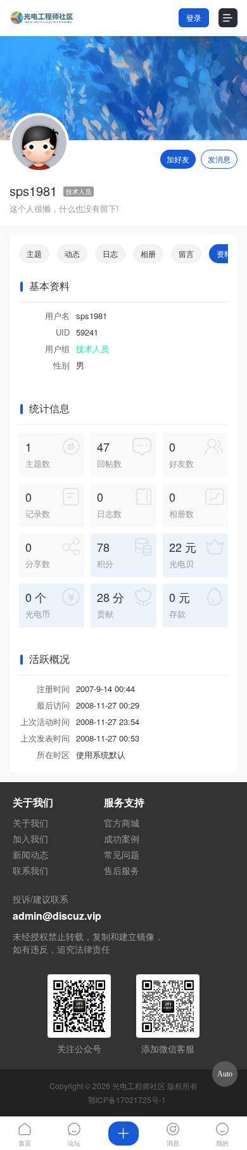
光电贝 (182, 554)
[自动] (225, 1074)
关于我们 (30, 822)
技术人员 (78, 191)
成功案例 (121, 838)
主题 (34, 253)
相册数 (181, 503)
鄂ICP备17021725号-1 (127, 1099)
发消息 (219, 159)
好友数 (181, 453)
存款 (179, 604)
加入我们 (30, 838)
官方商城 (121, 822)
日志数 (109, 503)
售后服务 (121, 870)
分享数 (37, 554)
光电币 (37, 604)
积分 (105, 554)
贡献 (110, 604)
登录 (193, 17)
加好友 (178, 159)
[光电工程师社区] (41, 18)
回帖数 (109, 453)
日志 (110, 253)
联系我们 (30, 870)
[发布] (123, 1133)
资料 (224, 253)
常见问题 (121, 854)
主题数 (37, 453)
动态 (72, 253)
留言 (186, 253)
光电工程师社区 (138, 1085)
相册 (148, 253)
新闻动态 (30, 854)
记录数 (37, 503)
